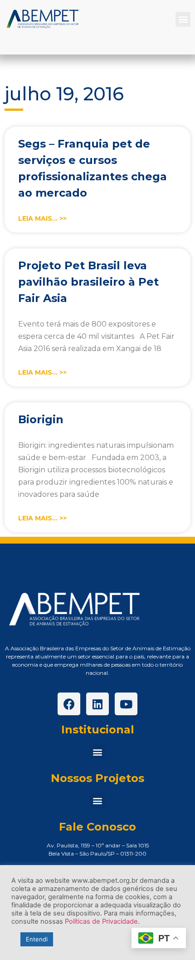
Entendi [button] (37, 939)
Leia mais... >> (42, 218)
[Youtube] (126, 704)
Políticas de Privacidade (101, 921)
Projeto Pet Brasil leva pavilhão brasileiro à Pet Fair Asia (88, 282)
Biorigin (40, 419)
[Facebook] (69, 704)
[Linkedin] (97, 704)
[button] (183, 19)
